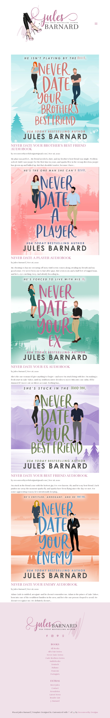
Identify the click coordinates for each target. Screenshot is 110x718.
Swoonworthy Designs (88, 712)
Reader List (55, 698)
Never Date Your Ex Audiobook (40, 367)
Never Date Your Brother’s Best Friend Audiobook (48, 147)
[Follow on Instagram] (52, 636)
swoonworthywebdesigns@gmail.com (30, 154)
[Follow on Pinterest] (58, 636)
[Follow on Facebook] (47, 636)
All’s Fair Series (55, 652)
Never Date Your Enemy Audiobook (44, 584)
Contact (55, 688)
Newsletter (55, 691)
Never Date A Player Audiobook (41, 258)
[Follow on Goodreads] (63, 636)
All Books (55, 648)
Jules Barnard (20, 262)
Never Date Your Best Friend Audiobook (49, 475)
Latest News (55, 695)
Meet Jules (55, 685)
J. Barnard (55, 701)
